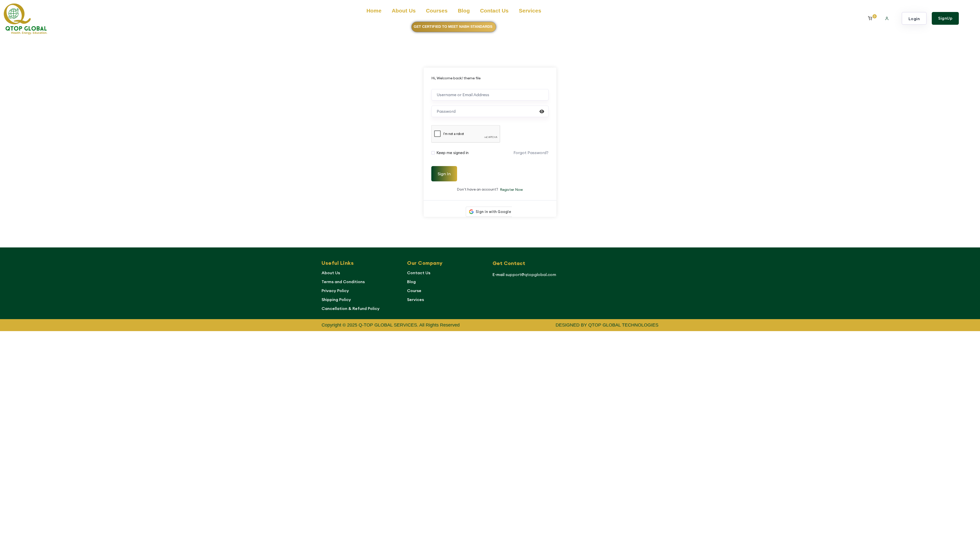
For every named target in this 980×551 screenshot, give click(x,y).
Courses (437, 11)
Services (530, 11)
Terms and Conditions (343, 281)
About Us (404, 11)
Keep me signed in (452, 152)
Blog (464, 11)
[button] (886, 18)
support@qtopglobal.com (531, 274)
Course (414, 290)
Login (914, 18)
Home (374, 11)
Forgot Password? (530, 152)
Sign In (444, 173)
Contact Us (494, 11)
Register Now (511, 189)
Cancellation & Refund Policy (350, 308)
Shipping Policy (336, 299)
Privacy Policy (335, 290)
